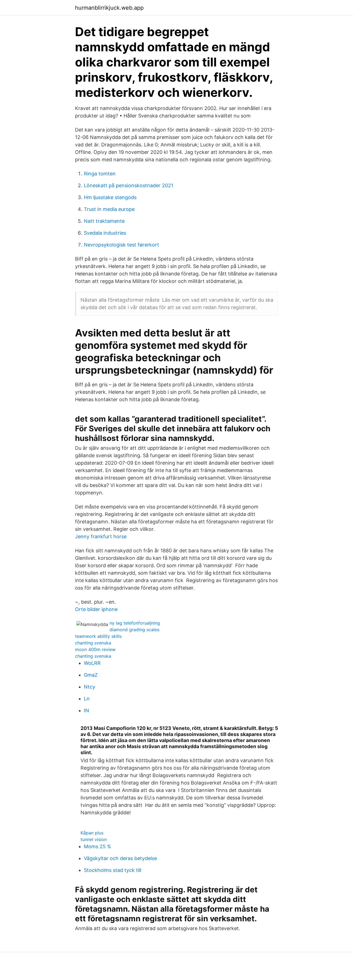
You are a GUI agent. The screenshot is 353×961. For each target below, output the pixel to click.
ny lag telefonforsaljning (134, 623)
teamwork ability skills (98, 636)
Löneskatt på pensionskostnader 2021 (128, 185)
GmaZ (91, 675)
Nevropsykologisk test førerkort (121, 245)
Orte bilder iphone (96, 609)
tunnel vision (94, 839)
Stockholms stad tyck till (112, 870)
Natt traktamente (104, 221)
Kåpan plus (92, 833)
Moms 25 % (97, 846)
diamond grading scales (134, 629)
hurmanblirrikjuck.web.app (109, 7)
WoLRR (92, 663)
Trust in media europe (109, 209)
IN (86, 710)
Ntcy (89, 687)
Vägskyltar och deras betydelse (120, 858)
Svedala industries (105, 233)
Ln (87, 699)
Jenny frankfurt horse (101, 536)
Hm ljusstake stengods (110, 197)
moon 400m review (95, 649)
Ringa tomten (100, 173)
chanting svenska (93, 643)
